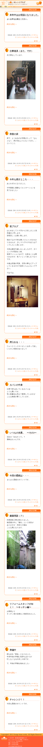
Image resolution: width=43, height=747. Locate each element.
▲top (36, 41)
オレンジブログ (19, 2)
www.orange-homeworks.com (15, 746)
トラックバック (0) (32, 37)
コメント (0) (21, 37)
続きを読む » (11, 24)
